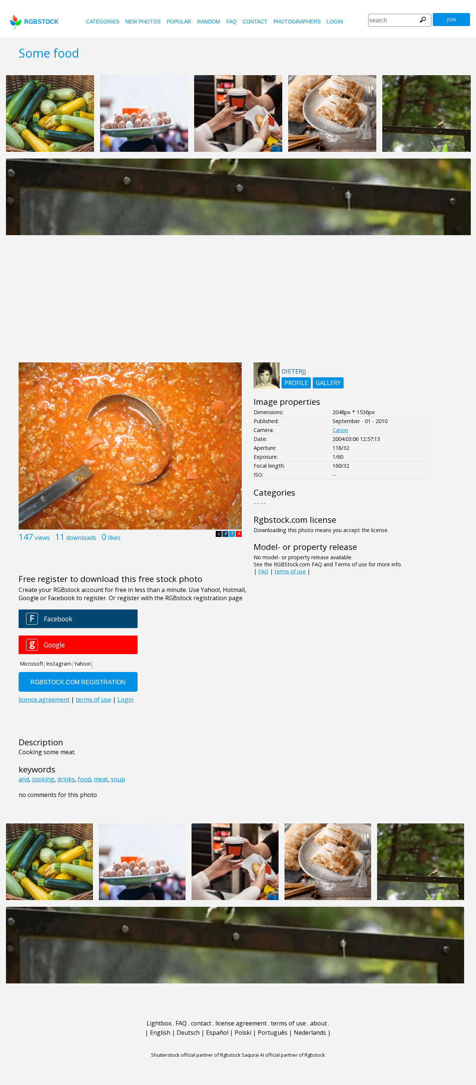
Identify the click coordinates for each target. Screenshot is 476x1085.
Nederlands (310, 1032)
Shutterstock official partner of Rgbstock (196, 1055)
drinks (66, 779)
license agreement (241, 1023)
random (208, 22)
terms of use (290, 571)
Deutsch (188, 1032)
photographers (297, 22)
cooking (43, 779)
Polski (243, 1032)
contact (254, 22)
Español (217, 1032)
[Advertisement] (238, 303)
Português (272, 1032)
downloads (81, 538)
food (84, 779)
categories (102, 22)
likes (114, 538)
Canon (340, 429)
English (160, 1032)
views (42, 538)
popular (179, 22)
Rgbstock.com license (295, 519)
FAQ (231, 22)
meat (101, 779)
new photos (143, 22)
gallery (328, 383)
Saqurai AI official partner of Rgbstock (283, 1055)
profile (296, 383)
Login (335, 22)
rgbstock (41, 22)
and (24, 779)
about (318, 1023)
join (451, 19)
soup (118, 779)
